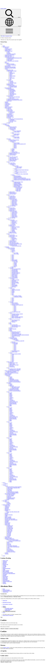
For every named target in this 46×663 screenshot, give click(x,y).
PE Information (14, 222)
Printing (15, 262)
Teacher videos (16, 136)
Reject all (2, 628)
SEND (8, 51)
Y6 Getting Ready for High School (15, 243)
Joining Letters (18, 167)
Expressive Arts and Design (14, 380)
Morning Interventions (16, 226)
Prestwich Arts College (11, 551)
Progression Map (15, 270)
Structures (13, 283)
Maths (13, 132)
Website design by (8, 615)
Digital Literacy (14, 274)
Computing (11, 267)
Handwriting (16, 165)
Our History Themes (15, 314)
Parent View (9, 100)
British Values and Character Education (12, 370)
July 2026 (9, 535)
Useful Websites (14, 151)
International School (10, 84)
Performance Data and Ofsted (10, 66)
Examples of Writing (17, 295)
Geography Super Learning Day (17, 304)
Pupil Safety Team (10, 116)
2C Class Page (12, 162)
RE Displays (16, 339)
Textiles (13, 278)
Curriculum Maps (15, 342)
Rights (10, 74)
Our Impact (11, 112)
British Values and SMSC (11, 371)
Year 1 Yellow (16, 253)
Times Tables (18, 188)
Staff (6, 61)
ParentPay (7, 521)
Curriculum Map (15, 269)
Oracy (8, 367)
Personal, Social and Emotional (14, 381)
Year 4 (8, 206)
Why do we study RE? (20, 340)
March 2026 (9, 531)
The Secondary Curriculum (7, 604)
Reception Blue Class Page (14, 139)
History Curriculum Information (17, 316)
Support (4, 484)
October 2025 (9, 526)
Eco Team (9, 117)
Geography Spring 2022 (16, 311)
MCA (8, 542)
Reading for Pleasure (15, 332)
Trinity (8, 547)
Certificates (11, 81)
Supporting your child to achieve (13, 98)
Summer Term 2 (14, 204)
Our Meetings (11, 119)
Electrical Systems (15, 281)
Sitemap (4, 606)
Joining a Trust (7, 505)
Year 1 (8, 155)
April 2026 (9, 532)
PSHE (10, 329)
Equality (6, 513)
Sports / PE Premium (8, 106)
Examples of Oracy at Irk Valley (15, 368)
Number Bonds (19, 187)
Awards (6, 68)
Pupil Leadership (8, 107)
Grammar (15, 170)
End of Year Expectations (13, 242)
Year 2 (8, 161)
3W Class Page (12, 197)
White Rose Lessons (15, 387)
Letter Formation (19, 166)
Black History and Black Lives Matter (11, 372)
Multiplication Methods (18, 184)
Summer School (8, 374)
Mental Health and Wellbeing (10, 493)
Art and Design (12, 248)
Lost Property (11, 92)
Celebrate (6, 510)
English (13, 135)
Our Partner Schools (13, 86)
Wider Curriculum (10, 361)
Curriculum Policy (15, 271)
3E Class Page (12, 195)
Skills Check (18, 189)
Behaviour (7, 508)
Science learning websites (16, 353)
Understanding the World (13, 379)
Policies (4, 482)
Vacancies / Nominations (11, 64)
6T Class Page (12, 236)
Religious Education (13, 337)
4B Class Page (12, 207)
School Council (10, 110)
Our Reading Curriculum (16, 331)
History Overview (15, 315)
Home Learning (14, 259)
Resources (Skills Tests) (18, 186)
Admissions (7, 506)
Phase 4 (15, 147)
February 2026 (9, 530)
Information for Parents (7, 602)
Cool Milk (7, 512)
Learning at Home (12, 128)
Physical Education (12, 328)
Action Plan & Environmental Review (16, 118)
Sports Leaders (9, 109)
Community (7, 499)
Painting (15, 263)
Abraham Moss (10, 541)
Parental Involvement (13, 244)
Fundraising (7, 104)
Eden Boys (9, 543)
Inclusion (8, 52)
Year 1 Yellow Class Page (14, 158)
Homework (14, 221)
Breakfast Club (7, 509)
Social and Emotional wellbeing (12, 492)
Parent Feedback (10, 95)
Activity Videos (16, 142)
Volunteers (7, 102)
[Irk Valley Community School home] (6, 35)
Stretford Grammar (10, 550)
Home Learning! (15, 275)
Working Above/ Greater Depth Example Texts (22, 179)
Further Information (6, 504)
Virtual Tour (5, 600)
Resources (13, 321)
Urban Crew (9, 108)
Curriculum (5, 123)
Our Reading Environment (16, 333)
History (10, 312)
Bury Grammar (10, 549)
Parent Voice (11, 97)
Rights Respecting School (11, 70)
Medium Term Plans (13, 126)
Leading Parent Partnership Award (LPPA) (14, 99)
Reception (9, 138)
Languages (11, 432)
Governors (7, 62)
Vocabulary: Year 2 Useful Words (22, 173)
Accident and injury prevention (12, 491)
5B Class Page (12, 219)
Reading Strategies (17, 175)
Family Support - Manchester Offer (13, 487)
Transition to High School (9, 538)
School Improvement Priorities (10, 67)
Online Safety (9, 59)
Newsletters (7, 520)
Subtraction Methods (17, 183)
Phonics (13, 129)
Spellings (13, 223)
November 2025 (10, 527)
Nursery (8, 125)
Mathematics (11, 378)
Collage (15, 264)
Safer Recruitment (10, 58)
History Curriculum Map (16, 317)
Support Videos (14, 320)
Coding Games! (14, 276)
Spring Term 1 (14, 201)
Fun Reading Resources (16, 335)
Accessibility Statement (9, 608)
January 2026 (9, 529)
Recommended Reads (18, 176)
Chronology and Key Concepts (17, 313)
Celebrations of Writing (18, 296)
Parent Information (10, 88)
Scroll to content (3, 8)
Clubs (10, 78)
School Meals (7, 536)
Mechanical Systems (15, 282)
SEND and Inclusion (8, 50)
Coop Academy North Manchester (13, 546)
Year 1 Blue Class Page (13, 156)
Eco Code (11, 80)
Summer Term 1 (14, 203)
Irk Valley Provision (10, 494)
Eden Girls (9, 544)
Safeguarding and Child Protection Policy (14, 57)
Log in (4, 555)
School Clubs (7, 523)
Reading (13, 149)
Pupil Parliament (12, 75)
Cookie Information (8, 609)
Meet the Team (12, 72)
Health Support (12, 89)
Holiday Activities (8, 516)
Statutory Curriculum (11, 247)
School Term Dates (8, 537)
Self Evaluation (7, 65)
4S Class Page (11, 209)
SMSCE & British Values (13, 364)
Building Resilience (10, 498)
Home (4, 45)
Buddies (8, 122)
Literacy (10, 377)
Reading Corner (14, 220)
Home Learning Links (13, 235)
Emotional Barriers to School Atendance (14, 486)
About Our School (6, 46)
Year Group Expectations (16, 268)
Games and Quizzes (15, 303)
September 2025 (10, 525)
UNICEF (11, 73)
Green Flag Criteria (12, 82)
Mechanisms (14, 280)
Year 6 (8, 233)
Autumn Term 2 (14, 200)
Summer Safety (10, 488)
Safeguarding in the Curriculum (12, 60)
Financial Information (9, 514)
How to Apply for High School (12, 539)
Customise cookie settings (13, 628)
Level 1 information (17, 130)
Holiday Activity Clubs (13, 362)
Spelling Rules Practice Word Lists (22, 169)
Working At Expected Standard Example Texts (22, 178)
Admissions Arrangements (9, 54)
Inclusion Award (10, 69)
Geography (11, 301)
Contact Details (7, 103)
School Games (12, 363)
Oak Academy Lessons (16, 386)
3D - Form (16, 261)
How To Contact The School (14, 96)
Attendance (7, 507)
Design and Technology (13, 277)
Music (10, 323)
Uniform (6, 552)
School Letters (7, 524)
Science (10, 352)
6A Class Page (12, 234)
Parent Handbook (12, 90)
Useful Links (11, 94)
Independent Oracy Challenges (14, 369)
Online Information (12, 93)
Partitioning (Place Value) (18, 181)
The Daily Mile (12, 366)
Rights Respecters (10, 114)
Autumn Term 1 (14, 199)
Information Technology (16, 272)
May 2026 (9, 533)
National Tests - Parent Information (11, 519)
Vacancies (6, 105)
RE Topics (13, 341)
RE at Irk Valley (14, 338)
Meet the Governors (10, 63)
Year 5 (8, 218)
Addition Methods (17, 182)
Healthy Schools (10, 83)
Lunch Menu (11, 91)
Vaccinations (9, 489)
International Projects (13, 85)
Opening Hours (7, 49)
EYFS (13, 292)
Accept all (6, 628)
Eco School (9, 79)
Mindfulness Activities (11, 497)
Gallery (13, 336)
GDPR (6, 515)
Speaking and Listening (16, 289)
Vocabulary (16, 172)
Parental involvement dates (16, 245)
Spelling (15, 168)
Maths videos (16, 134)
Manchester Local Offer (11, 53)
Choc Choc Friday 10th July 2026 (13, 511)
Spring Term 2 (14, 202)
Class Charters (12, 77)
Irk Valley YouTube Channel (10, 518)
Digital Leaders (10, 115)
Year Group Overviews (16, 319)
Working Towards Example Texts (20, 177)
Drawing (15, 265)
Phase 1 (15, 144)
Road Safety (11, 365)
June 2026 (9, 534)
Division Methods (17, 185)
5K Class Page (12, 225)
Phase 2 (15, 145)
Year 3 (8, 194)
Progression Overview (16, 350)
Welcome (6, 47)
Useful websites (17, 131)
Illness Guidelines (8, 517)
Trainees (6, 101)
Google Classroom (8, 373)
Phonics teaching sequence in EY (20, 143)
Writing (13, 148)
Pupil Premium (7, 522)
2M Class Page (12, 191)
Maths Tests (18, 190)
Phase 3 (15, 146)
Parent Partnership (8, 87)
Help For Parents (15, 302)
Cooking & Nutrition (15, 279)
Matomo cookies (6, 647)
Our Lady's (9, 548)
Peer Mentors (9, 113)
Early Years (5, 500)
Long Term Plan (12, 217)
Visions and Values (8, 55)
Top (1, 617)
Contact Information (8, 48)
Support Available (10, 495)
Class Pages (7, 124)
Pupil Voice (14, 266)
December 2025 (10, 528)
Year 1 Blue (16, 252)
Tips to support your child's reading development (20, 334)
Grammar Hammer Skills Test (21, 171)
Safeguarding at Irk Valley (9, 56)
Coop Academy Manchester (12, 545)
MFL (10, 322)
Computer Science (15, 273)
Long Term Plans (12, 127)
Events (10, 76)
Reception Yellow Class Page (14, 152)
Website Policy (7, 610)
